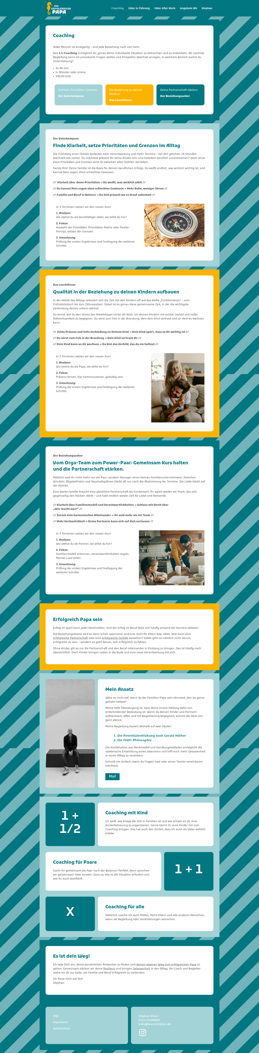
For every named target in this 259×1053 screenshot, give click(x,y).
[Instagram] (142, 1032)
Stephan (207, 8)
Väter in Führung (139, 8)
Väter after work (164, 8)
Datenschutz (61, 1028)
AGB (55, 1016)
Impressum (60, 1022)
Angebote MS (188, 8)
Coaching (117, 8)
